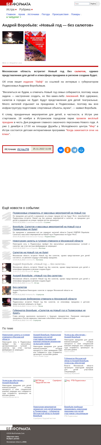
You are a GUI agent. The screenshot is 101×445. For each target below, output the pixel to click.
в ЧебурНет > (13, 17)
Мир (92, 126)
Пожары (75, 14)
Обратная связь (13, 437)
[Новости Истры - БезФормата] (16, 3)
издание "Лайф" (33, 81)
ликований (72, 96)
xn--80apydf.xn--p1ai (14, 63)
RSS (24, 442)
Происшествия (60, 14)
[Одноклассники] (67, 150)
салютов (80, 71)
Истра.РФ (23, 149)
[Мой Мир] (81, 150)
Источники (33, 14)
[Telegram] (74, 150)
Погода (46, 14)
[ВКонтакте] (61, 150)
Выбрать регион (13, 439)
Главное (11, 14)
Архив (21, 14)
